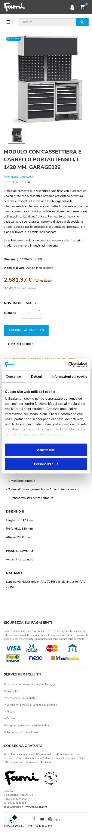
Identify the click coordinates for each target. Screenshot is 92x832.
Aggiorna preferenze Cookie (22, 732)
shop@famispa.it (13, 806)
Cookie (10, 718)
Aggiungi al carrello (26, 330)
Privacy (10, 711)
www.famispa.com (36, 806)
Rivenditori (12, 691)
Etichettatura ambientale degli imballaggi (30, 684)
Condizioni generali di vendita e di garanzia (31, 704)
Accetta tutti (46, 450)
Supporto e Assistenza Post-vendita (27, 725)
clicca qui (45, 762)
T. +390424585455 (15, 802)
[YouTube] (42, 819)
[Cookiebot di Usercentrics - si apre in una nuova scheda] (68, 364)
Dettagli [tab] (37, 376)
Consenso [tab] (13, 376)
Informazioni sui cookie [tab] (69, 376)
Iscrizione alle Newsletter (21, 698)
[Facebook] (34, 819)
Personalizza (43, 464)
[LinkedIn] (58, 819)
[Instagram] (50, 819)
